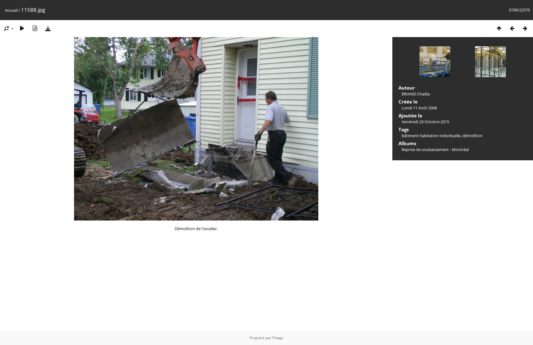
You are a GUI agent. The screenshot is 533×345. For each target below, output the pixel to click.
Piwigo (277, 337)
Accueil (11, 10)
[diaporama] (21, 28)
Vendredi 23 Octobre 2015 (425, 121)
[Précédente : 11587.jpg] (512, 28)
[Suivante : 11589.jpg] (525, 28)
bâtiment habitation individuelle (431, 135)
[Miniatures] (499, 28)
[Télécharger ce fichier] (47, 28)
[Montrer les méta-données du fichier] (34, 28)
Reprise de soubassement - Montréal (435, 149)
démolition (472, 135)
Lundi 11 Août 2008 (419, 108)
